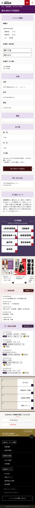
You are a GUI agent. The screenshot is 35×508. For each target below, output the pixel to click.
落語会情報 (8, 6)
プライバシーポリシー (10, 489)
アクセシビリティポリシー (11, 492)
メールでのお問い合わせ (17, 498)
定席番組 (7, 464)
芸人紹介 (7, 474)
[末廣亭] (26, 228)
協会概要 (7, 484)
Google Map (28, 431)
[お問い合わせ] (27, 2)
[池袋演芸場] (26, 235)
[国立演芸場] (26, 242)
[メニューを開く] (32, 2)
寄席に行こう (8, 477)
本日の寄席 (7, 460)
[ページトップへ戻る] (32, 436)
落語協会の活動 (9, 481)
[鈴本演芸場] (9, 228)
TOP (2, 6)
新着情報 (7, 447)
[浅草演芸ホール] (9, 235)
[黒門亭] (9, 242)
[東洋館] (9, 249)
